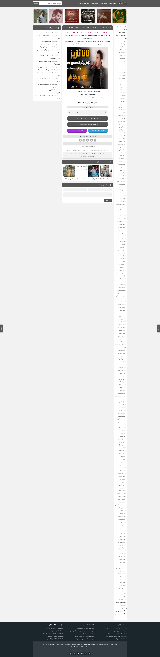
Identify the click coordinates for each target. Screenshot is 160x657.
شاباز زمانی (122, 310)
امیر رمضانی (122, 130)
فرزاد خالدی (122, 402)
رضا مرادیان (122, 259)
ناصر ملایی (122, 565)
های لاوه (123, 585)
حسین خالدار (122, 198)
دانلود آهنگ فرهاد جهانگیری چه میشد (53, 631)
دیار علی (123, 236)
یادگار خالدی (122, 599)
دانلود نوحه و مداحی (120, 614)
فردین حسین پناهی (120, 396)
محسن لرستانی (121, 499)
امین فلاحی (122, 138)
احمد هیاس (122, 92)
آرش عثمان (122, 49)
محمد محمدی (121, 516)
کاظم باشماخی (121, 453)
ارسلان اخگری (122, 98)
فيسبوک (70, 653)
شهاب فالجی (122, 321)
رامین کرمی (122, 244)
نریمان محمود (121, 573)
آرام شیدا (122, 47)
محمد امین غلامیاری (120, 505)
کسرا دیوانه (122, 462)
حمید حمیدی (121, 213)
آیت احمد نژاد (121, 64)
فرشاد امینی (122, 410)
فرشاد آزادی (122, 407)
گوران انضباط (122, 482)
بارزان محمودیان (121, 153)
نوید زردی (122, 579)
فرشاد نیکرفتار (121, 416)
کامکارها (123, 456)
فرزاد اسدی (122, 399)
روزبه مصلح (122, 267)
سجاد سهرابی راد (121, 290)
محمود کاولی (122, 525)
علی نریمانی (122, 379)
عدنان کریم (122, 359)
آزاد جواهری (122, 58)
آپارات (89, 653)
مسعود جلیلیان (121, 531)
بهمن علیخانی (121, 164)
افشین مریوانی (121, 118)
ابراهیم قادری (121, 72)
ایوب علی (122, 147)
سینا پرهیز (122, 301)
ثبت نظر (108, 200)
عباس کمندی (122, 342)
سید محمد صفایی (120, 296)
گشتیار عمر (122, 479)
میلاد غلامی (122, 559)
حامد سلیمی (122, 187)
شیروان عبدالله (121, 327)
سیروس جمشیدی (120, 299)
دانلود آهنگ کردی (94, 150)
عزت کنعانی (122, 362)
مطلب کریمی (122, 533)
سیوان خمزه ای (121, 304)
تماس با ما (95, 3)
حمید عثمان (122, 216)
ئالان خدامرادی (121, 69)
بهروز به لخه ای (121, 161)
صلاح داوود (122, 333)
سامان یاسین (122, 284)
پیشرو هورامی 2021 (94, 153)
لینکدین (87, 140)
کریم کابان (122, 459)
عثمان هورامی (121, 353)
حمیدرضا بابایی (121, 218)
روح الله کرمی (122, 264)
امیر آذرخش (122, 127)
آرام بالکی (123, 44)
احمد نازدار (122, 90)
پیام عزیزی (122, 170)
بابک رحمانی (122, 150)
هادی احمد (122, 582)
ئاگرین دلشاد (122, 67)
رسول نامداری (121, 250)
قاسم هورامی (121, 439)
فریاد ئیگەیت (121, 425)
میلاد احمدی (122, 556)
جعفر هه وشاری (121, 181)
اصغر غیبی (122, 112)
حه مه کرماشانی (121, 221)
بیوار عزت (122, 167)
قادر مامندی (122, 436)
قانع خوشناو (122, 442)
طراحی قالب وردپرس (82, 650)
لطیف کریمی (122, 485)
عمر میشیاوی (121, 393)
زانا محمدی (122, 276)
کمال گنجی (122, 468)
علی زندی (122, 373)
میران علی (122, 551)
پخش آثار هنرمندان (83, 3)
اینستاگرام (85, 653)
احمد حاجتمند (121, 81)
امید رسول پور (121, 121)
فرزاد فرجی (122, 404)
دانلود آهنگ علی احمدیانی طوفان (55, 628)
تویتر (91, 140)
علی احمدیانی (121, 370)
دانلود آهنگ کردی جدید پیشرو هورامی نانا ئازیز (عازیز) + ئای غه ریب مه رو (87, 33)
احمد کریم (122, 87)
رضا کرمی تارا (122, 253)
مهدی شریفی (121, 545)
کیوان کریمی (122, 476)
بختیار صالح (122, 158)
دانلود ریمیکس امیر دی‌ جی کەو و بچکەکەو (46, 67)
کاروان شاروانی (121, 450)
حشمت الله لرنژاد (121, 210)
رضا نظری (122, 261)
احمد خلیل (122, 84)
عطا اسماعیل (122, 367)
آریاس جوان (122, 55)
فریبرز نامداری (121, 427)
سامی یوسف (122, 287)
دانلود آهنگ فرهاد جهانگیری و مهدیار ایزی (52, 634)
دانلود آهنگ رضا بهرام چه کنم (119, 639)
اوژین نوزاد (122, 141)
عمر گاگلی (122, 390)
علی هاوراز (122, 382)
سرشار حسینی (121, 293)
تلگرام (80, 140)
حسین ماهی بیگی (120, 204)
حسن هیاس (122, 193)
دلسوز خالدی (121, 233)
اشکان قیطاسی (121, 110)
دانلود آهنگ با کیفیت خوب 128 (86, 124)
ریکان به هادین (121, 273)
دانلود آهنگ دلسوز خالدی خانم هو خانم (47, 70)
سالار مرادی (122, 281)
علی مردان (122, 376)
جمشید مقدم (121, 184)
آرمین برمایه (122, 52)
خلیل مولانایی (121, 227)
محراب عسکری (121, 496)
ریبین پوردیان (121, 270)
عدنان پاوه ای (121, 356)
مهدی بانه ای (121, 542)
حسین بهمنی (122, 195)
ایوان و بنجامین (121, 144)
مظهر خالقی (122, 536)
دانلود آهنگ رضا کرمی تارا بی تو (55, 639)
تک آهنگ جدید (122, 32)
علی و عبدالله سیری (120, 384)
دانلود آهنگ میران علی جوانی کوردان (48, 44)
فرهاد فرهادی (121, 422)
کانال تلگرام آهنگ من (97, 130)
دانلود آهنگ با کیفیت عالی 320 (86, 118)
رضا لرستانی (122, 256)
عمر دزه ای (122, 387)
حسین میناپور (121, 207)
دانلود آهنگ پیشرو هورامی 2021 (79, 153)
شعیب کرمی (122, 316)
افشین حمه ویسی (120, 115)
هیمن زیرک (122, 596)
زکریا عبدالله (122, 278)
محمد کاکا (122, 510)
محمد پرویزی (121, 508)
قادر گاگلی (122, 433)
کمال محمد (122, 470)
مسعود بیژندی (121, 528)
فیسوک (95, 140)
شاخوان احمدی (121, 313)
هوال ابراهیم (121, 594)
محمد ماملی (122, 513)
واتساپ (83, 140)
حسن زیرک (122, 190)
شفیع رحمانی (122, 319)
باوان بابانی (122, 155)
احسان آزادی (122, 78)
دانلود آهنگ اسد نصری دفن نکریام (49, 47)
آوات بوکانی (122, 61)
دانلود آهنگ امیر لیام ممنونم (56, 636)
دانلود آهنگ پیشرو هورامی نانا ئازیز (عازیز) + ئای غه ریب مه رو (88, 28)
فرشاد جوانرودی (121, 413)
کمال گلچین (122, 465)
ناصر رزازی (122, 562)
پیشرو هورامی (102, 150)
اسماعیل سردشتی (120, 107)
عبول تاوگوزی (121, 350)
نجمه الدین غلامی (120, 568)
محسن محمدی (121, 502)
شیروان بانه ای (121, 324)
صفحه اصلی (112, 3)
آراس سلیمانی (121, 41)
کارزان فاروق (122, 445)
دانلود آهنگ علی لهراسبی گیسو (118, 631)
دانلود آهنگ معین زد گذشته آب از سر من (116, 628)
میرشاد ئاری (122, 553)
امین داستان (122, 135)
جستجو (36, 3)
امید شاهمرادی (121, 124)
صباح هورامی (122, 330)
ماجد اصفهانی (121, 490)
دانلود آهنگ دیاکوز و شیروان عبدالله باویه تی (82, 631)
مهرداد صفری (121, 548)
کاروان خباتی (122, 447)
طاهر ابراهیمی (121, 336)
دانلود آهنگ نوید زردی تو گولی (50, 41)
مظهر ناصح (122, 539)
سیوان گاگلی (122, 307)
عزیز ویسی (122, 364)
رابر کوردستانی (121, 241)
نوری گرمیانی (122, 576)
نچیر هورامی (122, 571)
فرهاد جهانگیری (121, 419)
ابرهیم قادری (122, 75)
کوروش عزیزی (121, 473)
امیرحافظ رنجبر (121, 133)
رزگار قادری (122, 247)
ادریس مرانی (122, 95)
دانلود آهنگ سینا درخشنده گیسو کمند (116, 634)
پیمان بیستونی (121, 175)
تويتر (78, 653)
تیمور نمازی (122, 178)
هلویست (122, 591)
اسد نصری (122, 104)
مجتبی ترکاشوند (121, 493)
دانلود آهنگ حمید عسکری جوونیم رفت (116, 636)
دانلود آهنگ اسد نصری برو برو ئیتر (48, 33)
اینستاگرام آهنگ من (76, 130)
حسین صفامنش (121, 201)
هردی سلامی (122, 588)
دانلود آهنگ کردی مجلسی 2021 (87, 156)
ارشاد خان (122, 101)
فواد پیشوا (122, 430)
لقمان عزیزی (122, 488)
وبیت (73, 650)
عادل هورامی (122, 339)
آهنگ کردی (103, 3)
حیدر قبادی (122, 224)
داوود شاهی (122, 230)
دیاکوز (123, 238)
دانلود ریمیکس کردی (120, 611)
